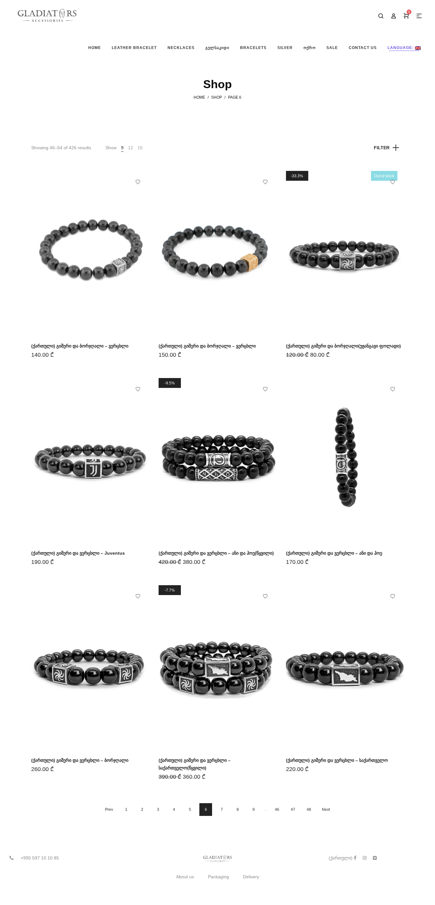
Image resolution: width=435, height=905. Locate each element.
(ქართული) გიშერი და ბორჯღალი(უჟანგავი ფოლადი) (343, 345)
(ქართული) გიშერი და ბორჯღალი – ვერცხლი (79, 345)
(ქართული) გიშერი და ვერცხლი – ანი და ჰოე (334, 553)
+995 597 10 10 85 (40, 857)
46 (277, 809)
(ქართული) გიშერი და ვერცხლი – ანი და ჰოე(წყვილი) (216, 553)
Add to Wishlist (138, 182)
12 (130, 147)
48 (309, 809)
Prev (109, 809)
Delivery (251, 876)
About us (185, 876)
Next (326, 809)
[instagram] (365, 857)
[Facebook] (355, 857)
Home (199, 97)
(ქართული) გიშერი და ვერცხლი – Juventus (78, 553)
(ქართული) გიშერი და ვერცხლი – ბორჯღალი (79, 760)
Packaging (218, 876)
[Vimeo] (375, 857)
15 (140, 147)
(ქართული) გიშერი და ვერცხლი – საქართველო (337, 760)
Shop (216, 97)
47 (293, 809)
